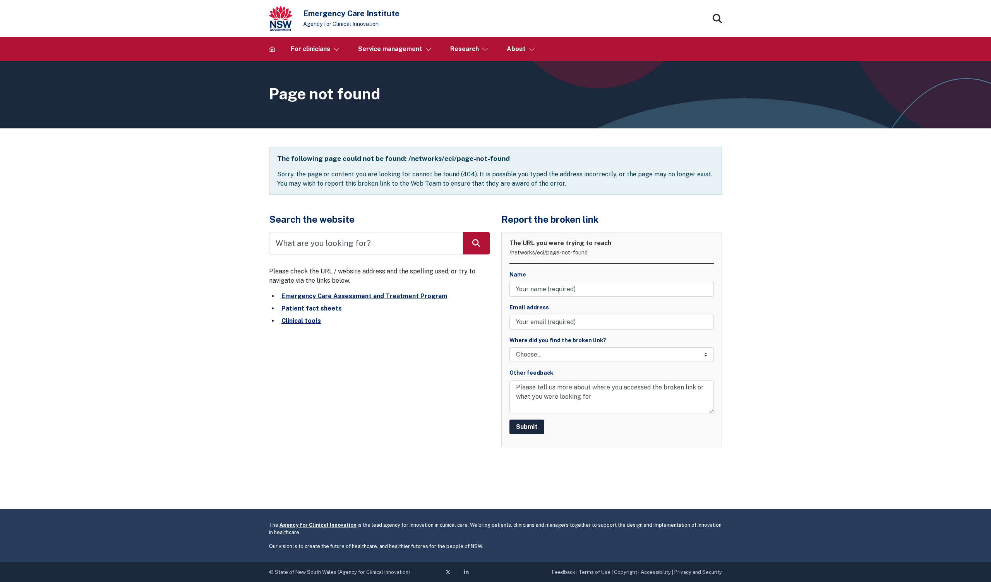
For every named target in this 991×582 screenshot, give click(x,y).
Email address (529, 307)
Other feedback (531, 372)
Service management (390, 49)
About (516, 49)
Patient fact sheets (311, 308)
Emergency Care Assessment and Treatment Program (364, 296)
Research (464, 49)
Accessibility (656, 572)
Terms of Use (594, 572)
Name (517, 274)
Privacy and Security (698, 572)
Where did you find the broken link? (557, 340)
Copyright (625, 572)
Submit (527, 426)
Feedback (563, 572)
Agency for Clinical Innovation (341, 24)
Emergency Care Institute (351, 13)
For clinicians (310, 49)
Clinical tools (301, 320)
